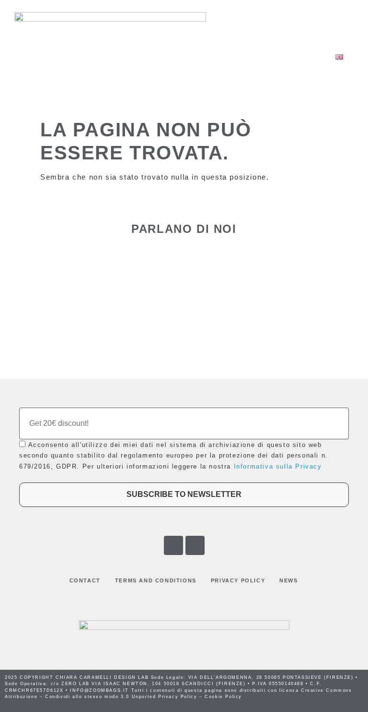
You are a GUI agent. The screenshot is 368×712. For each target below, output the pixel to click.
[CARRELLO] (302, 56)
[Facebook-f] (173, 545)
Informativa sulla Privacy (278, 466)
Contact (85, 580)
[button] (111, 57)
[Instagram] (195, 545)
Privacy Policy (238, 580)
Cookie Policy (223, 696)
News (288, 580)
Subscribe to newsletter (184, 494)
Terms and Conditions (155, 580)
